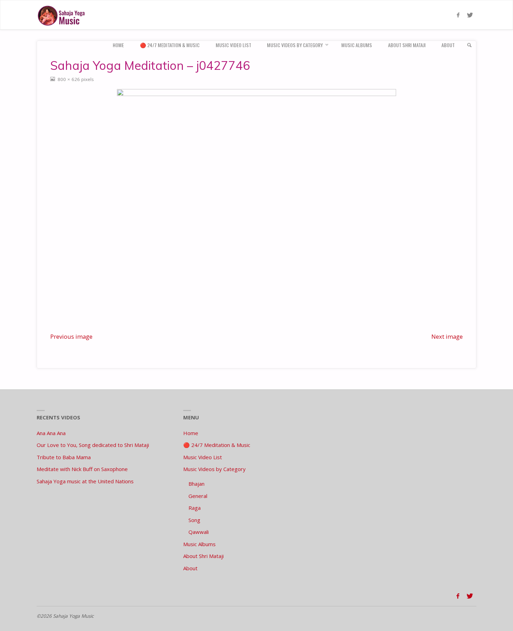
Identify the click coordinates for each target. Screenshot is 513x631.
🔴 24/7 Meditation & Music (216, 444)
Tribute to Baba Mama (64, 457)
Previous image (71, 336)
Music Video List (202, 457)
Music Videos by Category (214, 468)
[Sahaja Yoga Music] (63, 15)
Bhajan (196, 483)
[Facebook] (458, 15)
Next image (447, 336)
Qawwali (198, 531)
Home (190, 433)
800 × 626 (69, 79)
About (190, 568)
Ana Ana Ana (51, 433)
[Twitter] (469, 15)
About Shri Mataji (203, 555)
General (197, 495)
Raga (194, 507)
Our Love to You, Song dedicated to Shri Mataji (93, 444)
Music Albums (199, 544)
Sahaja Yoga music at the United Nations (85, 481)
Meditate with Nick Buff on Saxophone (82, 468)
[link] (469, 45)
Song (194, 519)
